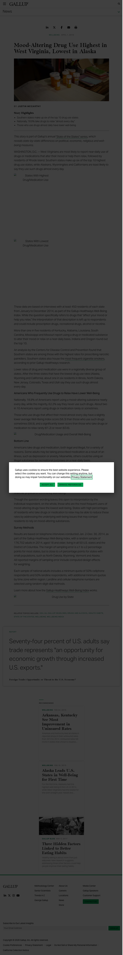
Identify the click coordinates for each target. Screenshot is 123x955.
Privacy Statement (82, 477)
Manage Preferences (70, 485)
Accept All (47, 485)
